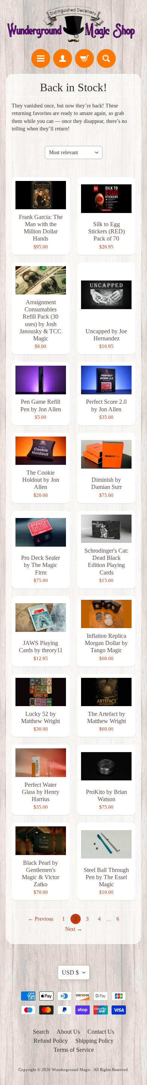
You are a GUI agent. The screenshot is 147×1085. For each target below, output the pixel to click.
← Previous (40, 919)
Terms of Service (74, 1050)
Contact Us (100, 1031)
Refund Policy (51, 1040)
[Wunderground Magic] (73, 25)
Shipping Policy (94, 1040)
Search (41, 1031)
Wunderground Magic (72, 1069)
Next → (73, 929)
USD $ (70, 972)
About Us (68, 1031)
